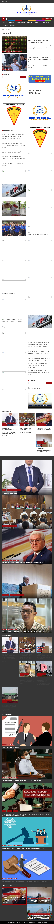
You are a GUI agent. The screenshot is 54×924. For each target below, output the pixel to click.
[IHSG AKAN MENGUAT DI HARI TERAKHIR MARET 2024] (14, 44)
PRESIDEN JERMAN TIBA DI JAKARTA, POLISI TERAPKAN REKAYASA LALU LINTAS (44, 430)
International (45, 22)
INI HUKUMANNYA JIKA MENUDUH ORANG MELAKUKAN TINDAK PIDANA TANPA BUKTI (23, 848)
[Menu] (6, 19)
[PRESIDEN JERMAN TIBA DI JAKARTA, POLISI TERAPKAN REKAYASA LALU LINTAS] (44, 419)
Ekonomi (29, 22)
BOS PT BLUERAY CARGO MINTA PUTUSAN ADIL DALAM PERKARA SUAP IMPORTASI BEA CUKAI (13, 145)
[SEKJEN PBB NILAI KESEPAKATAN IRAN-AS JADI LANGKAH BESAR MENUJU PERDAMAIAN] (27, 581)
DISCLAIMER (13, 25)
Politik (18, 18)
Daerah (25, 18)
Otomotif (32, 18)
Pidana (20, 845)
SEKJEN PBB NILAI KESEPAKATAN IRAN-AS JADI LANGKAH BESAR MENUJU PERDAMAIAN (38, 365)
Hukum (36, 22)
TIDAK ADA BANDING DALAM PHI (10, 747)
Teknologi (12, 22)
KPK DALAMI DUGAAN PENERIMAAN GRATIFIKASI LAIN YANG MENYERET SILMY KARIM (12, 164)
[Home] (3, 19)
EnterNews (37, 922)
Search (6, 74)
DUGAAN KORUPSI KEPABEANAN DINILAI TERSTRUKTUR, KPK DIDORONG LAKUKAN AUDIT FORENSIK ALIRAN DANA (44, 681)
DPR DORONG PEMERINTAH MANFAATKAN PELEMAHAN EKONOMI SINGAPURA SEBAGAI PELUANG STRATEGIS (9, 708)
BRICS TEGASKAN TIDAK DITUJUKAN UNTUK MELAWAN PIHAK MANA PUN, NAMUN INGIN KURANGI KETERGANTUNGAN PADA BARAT (39, 917)
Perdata (14, 878)
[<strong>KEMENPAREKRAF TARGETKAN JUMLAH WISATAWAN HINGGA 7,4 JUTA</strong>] (14, 62)
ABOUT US (5, 25)
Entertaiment (21, 22)
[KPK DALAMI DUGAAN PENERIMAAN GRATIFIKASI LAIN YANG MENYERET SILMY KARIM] (27, 615)
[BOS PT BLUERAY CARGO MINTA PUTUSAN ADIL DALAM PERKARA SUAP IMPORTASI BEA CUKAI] (27, 419)
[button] (6, 19)
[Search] (41, 19)
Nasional (11, 18)
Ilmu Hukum (5, 744)
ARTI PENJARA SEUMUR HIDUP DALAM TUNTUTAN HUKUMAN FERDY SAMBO (21, 780)
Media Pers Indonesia (12, 51)
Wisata (5, 22)
